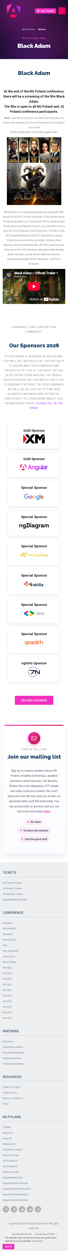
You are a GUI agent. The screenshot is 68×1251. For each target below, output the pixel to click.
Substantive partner (13, 1047)
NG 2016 (7, 1018)
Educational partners (13, 1052)
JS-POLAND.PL (10, 1160)
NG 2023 (7, 979)
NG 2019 (7, 1001)
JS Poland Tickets (12, 888)
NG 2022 (7, 984)
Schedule (8, 934)
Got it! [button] (8, 1246)
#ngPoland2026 (45, 1234)
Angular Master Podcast (15, 1183)
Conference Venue (12, 1149)
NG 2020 (7, 995)
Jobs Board (9, 956)
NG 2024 (7, 973)
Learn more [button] (37, 1241)
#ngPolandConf (22, 1234)
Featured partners (12, 1058)
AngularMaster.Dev (12, 1177)
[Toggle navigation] (61, 11)
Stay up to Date (11, 1155)
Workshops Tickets (13, 894)
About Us (8, 1132)
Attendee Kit (9, 1144)
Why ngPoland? (11, 951)
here (47, 811)
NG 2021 (7, 990)
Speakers (8, 923)
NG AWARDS (10, 928)
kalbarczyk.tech (11, 1172)
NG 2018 (7, 1007)
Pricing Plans (9, 939)
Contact (7, 1127)
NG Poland (28, 29)
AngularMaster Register (15, 899)
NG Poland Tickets (12, 882)
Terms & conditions (13, 1098)
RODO (6, 1104)
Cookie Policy (10, 1092)
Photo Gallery (10, 962)
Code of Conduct (12, 1087)
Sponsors (8, 1041)
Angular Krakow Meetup (15, 1200)
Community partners (13, 1063)
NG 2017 (7, 1012)
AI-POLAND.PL (10, 1166)
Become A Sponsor (34, 700)
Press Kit (7, 1138)
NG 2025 (7, 967)
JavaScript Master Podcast (17, 1188)
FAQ (5, 945)
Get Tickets (47, 11)
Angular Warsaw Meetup (15, 1194)
